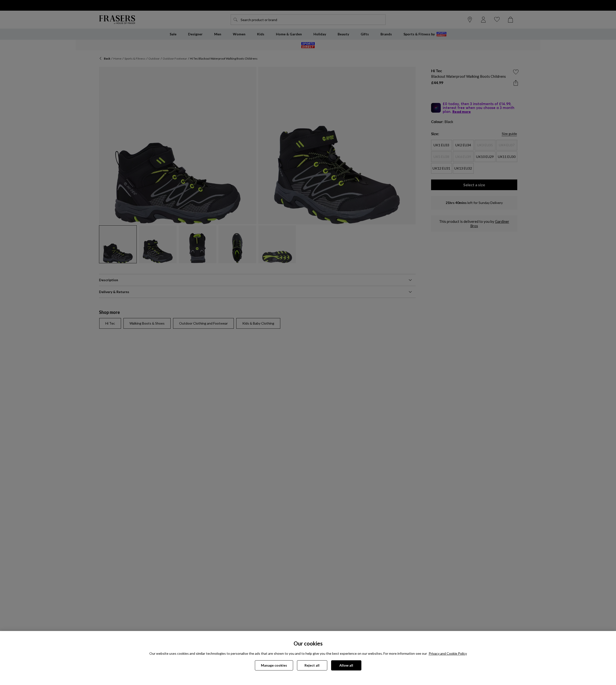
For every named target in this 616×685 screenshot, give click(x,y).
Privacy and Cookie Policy (448, 653)
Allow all (346, 665)
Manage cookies (274, 665)
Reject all (311, 665)
